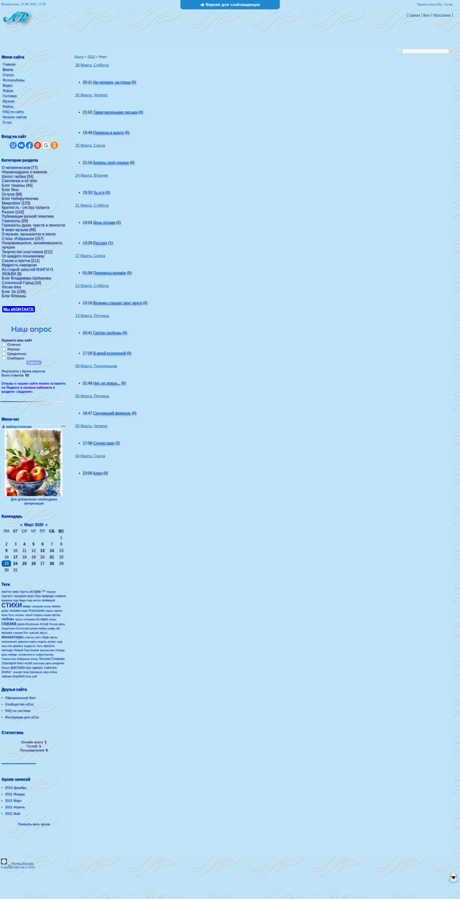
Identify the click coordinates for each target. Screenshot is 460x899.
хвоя (46, 671)
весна (56, 615)
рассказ (17, 667)
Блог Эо (9, 291)
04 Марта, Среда (90, 456)
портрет (7, 596)
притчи (6, 591)
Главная (414, 15)
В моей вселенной (109, 353)
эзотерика (29, 619)
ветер (34, 658)
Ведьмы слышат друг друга (117, 303)
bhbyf (20, 663)
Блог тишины (13, 185)
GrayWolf (18, 676)
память (57, 610)
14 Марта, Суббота (92, 286)
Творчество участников (22, 252)
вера (30, 596)
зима (15, 591)
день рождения (55, 663)
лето (38, 637)
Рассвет (100, 243)
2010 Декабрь (16, 787)
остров (35, 591)
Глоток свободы (107, 333)
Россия (53, 624)
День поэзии (104, 222)
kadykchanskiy (45, 654)
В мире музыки (15, 230)
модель (42, 641)
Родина (38, 614)
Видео (22, 600)
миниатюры (12, 636)
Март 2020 (33, 525)
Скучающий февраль (112, 413)
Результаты (10, 371)
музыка (6, 632)
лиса (4, 645)
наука (49, 610)
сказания (37, 606)
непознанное (9, 641)
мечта (36, 600)
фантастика (47, 650)
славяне (60, 596)
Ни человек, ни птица (112, 82)
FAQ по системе (17, 710)
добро (5, 610)
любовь (7, 619)
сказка (9, 623)
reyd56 (28, 663)
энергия (18, 632)
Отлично (14, 344)
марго (33, 641)
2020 (91, 57)
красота (49, 645)
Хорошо (13, 349)
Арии (4, 614)
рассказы (39, 663)
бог (58, 628)
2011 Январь (15, 794)
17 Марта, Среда (90, 256)
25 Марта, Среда (90, 145)
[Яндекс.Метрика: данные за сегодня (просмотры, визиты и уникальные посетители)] (21, 864)
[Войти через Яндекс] (37, 145)
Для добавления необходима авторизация (34, 501)
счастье (29, 637)
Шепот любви (14, 176)
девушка (23, 641)
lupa (28, 667)
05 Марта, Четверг (91, 426)
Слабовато (15, 358)
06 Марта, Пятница (92, 396)
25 (24, 563)
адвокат (37, 667)
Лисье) (5, 667)
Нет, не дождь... (106, 383)
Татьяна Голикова (51, 658)
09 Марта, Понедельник (96, 366)
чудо (59, 641)
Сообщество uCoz (19, 704)
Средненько (16, 353)
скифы (51, 628)
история (42, 619)
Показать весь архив (34, 824)
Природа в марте (108, 132)
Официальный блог (20, 697)
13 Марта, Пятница (92, 316)
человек (15, 610)
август (43, 632)
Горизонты (11, 221)
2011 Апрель (15, 807)
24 (15, 563)
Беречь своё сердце (111, 162)
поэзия (34, 650)
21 (52, 557)
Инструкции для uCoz (22, 717)
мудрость (30, 645)
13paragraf (8, 663)
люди (45, 637)
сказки (47, 614)
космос (19, 614)
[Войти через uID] (13, 145)
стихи (11, 604)
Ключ (97, 473)
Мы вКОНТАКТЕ (18, 309)
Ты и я (98, 192)
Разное (8, 212)
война (42, 628)
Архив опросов (33, 371)
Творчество (8, 658)
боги (38, 596)
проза (18, 619)
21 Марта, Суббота (92, 205)
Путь (40, 645)
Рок (25, 632)
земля (29, 614)
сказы (52, 619)
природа (48, 596)
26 (33, 563)
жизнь (56, 606)
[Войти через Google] (46, 145)
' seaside (17, 671)
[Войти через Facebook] (29, 145)
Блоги (79, 57)
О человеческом (16, 167)
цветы (53, 637)
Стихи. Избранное (18, 238)
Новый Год (21, 650)
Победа (59, 650)
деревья (18, 645)
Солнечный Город (18, 283)
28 (52, 563)
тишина (50, 591)
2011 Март (13, 800)
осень (47, 606)
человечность (26, 654)
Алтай (44, 624)
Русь (11, 614)
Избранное (23, 658)
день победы (9, 654)
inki (10, 645)
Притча (24, 591)
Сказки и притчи (16, 261)
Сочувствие (103, 443)
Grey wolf (31, 676)
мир (29, 600)
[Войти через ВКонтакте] (21, 145)
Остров (8, 194)
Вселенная (32, 624)
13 (42, 550)
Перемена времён (109, 273)
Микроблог (11, 203)
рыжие (52, 641)
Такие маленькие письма (115, 112)
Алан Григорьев (32, 671)
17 (15, 557)
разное (34, 628)
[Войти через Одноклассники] (54, 145)
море (24, 610)
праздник (20, 596)
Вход (426, 15)
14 (52, 550)
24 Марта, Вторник (91, 175)
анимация (48, 600)
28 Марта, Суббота (92, 65)
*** (43, 591)
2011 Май (12, 813)
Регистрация (442, 15)
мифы (27, 606)
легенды (7, 650)
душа (21, 624)
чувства (34, 632)
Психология (37, 610)
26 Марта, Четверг (91, 95)
